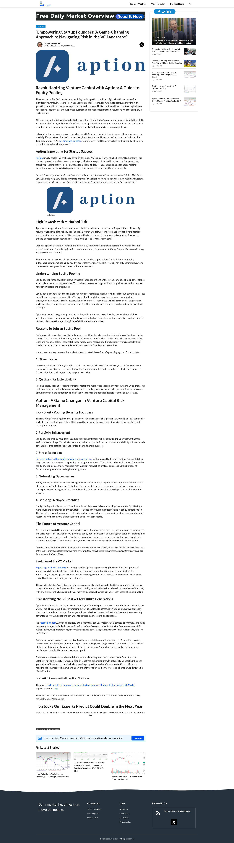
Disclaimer (124, 818)
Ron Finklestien (53, 43)
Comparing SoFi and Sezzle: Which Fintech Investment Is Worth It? (166, 50)
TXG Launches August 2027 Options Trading (164, 87)
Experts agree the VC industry (51, 567)
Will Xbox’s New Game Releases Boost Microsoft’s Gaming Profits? (166, 99)
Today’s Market (138, 3)
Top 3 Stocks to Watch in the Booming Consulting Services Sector (164, 74)
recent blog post (48, 622)
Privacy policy (125, 822)
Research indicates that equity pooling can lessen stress (64, 458)
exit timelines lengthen (70, 140)
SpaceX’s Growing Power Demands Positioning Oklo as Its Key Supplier (167, 61)
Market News (177, 3)
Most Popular (158, 3)
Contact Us (124, 813)
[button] (190, 3)
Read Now (138, 738)
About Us (124, 809)
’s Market (97, 809)
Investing (40, 26)
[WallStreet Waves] (45, 3)
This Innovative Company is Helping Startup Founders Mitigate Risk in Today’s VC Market (90, 685)
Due (55, 688)
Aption (39, 157)
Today (89, 809)
